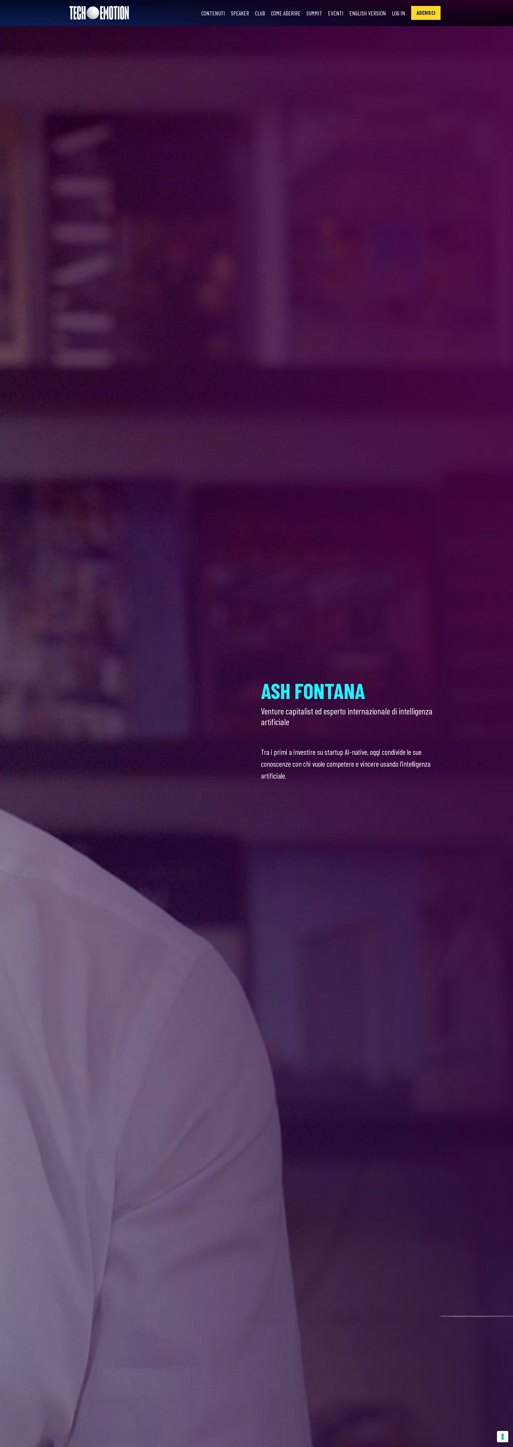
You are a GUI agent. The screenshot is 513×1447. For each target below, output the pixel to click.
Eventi (335, 13)
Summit (314, 13)
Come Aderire (285, 13)
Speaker (240, 13)
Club (260, 13)
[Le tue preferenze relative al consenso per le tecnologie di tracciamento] (502, 1436)
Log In (398, 13)
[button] (426, 13)
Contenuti (213, 13)
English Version (367, 13)
